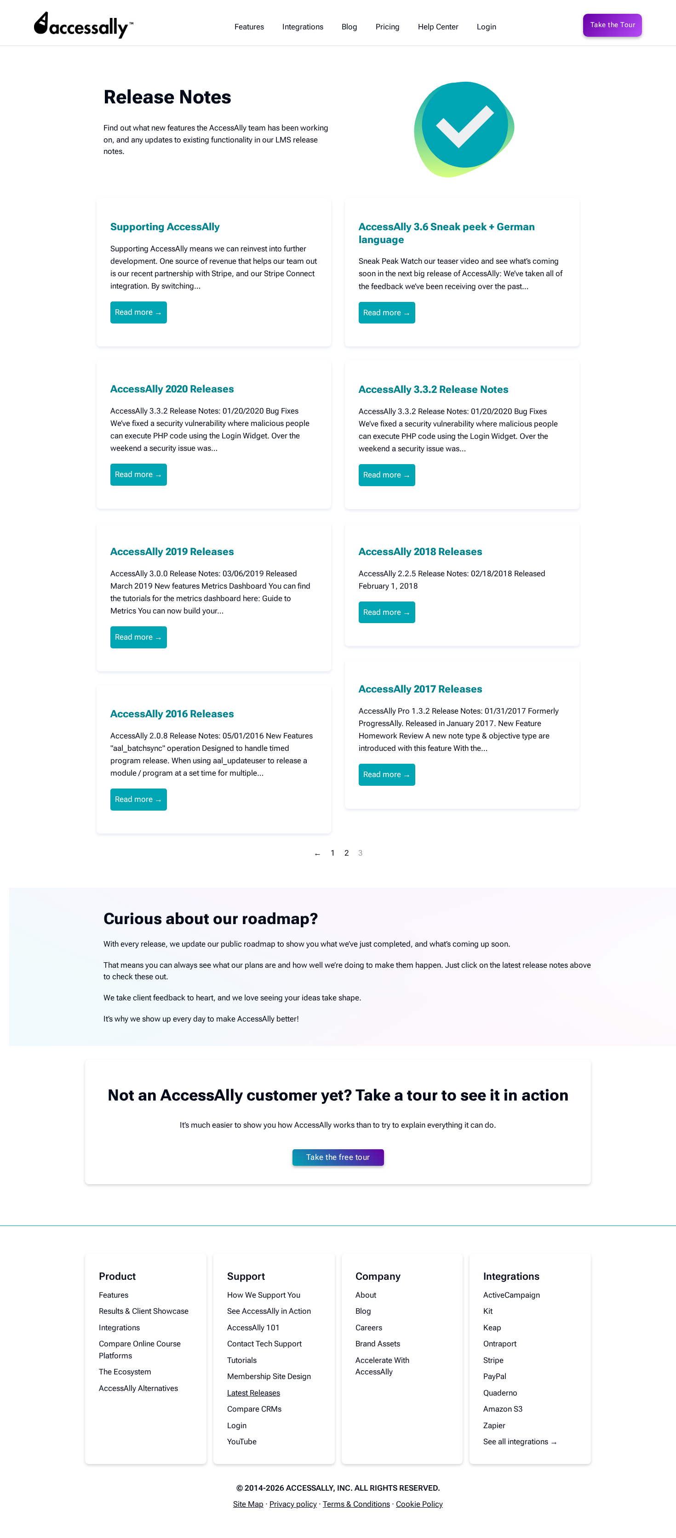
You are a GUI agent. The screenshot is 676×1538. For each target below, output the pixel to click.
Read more (134, 312)
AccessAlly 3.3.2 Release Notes (434, 389)
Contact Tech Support (264, 1343)
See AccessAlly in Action (269, 1311)
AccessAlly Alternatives (138, 1388)
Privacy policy (293, 1504)
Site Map (248, 1504)
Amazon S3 (503, 1408)
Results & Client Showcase (144, 1311)
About (365, 1295)
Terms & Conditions (356, 1504)
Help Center (438, 26)
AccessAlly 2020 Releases (172, 389)
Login (486, 26)
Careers (368, 1327)
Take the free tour (338, 1157)
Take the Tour (613, 25)
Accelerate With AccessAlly (382, 1366)
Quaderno (500, 1392)
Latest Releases (253, 1392)
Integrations (302, 26)
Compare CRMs (254, 1408)
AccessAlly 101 (253, 1327)
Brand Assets (377, 1343)
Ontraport (499, 1343)
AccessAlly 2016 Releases (172, 714)
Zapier (494, 1425)
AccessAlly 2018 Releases (420, 551)
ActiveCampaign (511, 1295)
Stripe (493, 1360)
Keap (492, 1327)
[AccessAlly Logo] (83, 25)
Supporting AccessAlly (165, 227)
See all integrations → (520, 1441)
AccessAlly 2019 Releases (172, 551)
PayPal (494, 1376)
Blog (349, 26)
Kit (488, 1311)
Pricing (388, 26)
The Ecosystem (125, 1371)
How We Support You (263, 1295)
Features (249, 26)
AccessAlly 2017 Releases (420, 689)
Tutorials (242, 1360)
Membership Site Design (269, 1376)
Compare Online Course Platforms (140, 1349)
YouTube (242, 1441)
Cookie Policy (419, 1504)
